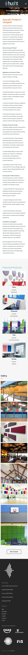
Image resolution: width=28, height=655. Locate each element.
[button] (26, 3)
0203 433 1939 (9, 593)
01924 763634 (9, 589)
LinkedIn (4, 616)
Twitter (3, 620)
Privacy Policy (12, 650)
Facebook (4, 618)
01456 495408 (9, 597)
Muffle (8, 601)
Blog (3, 609)
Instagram (4, 613)
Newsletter (4, 611)
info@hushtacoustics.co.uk (11, 586)
